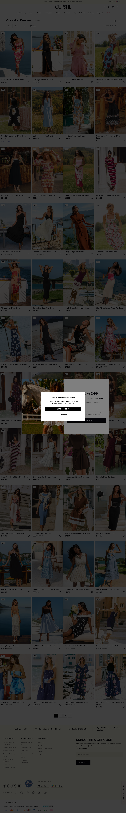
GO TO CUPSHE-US (63, 409)
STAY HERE (63, 415)
